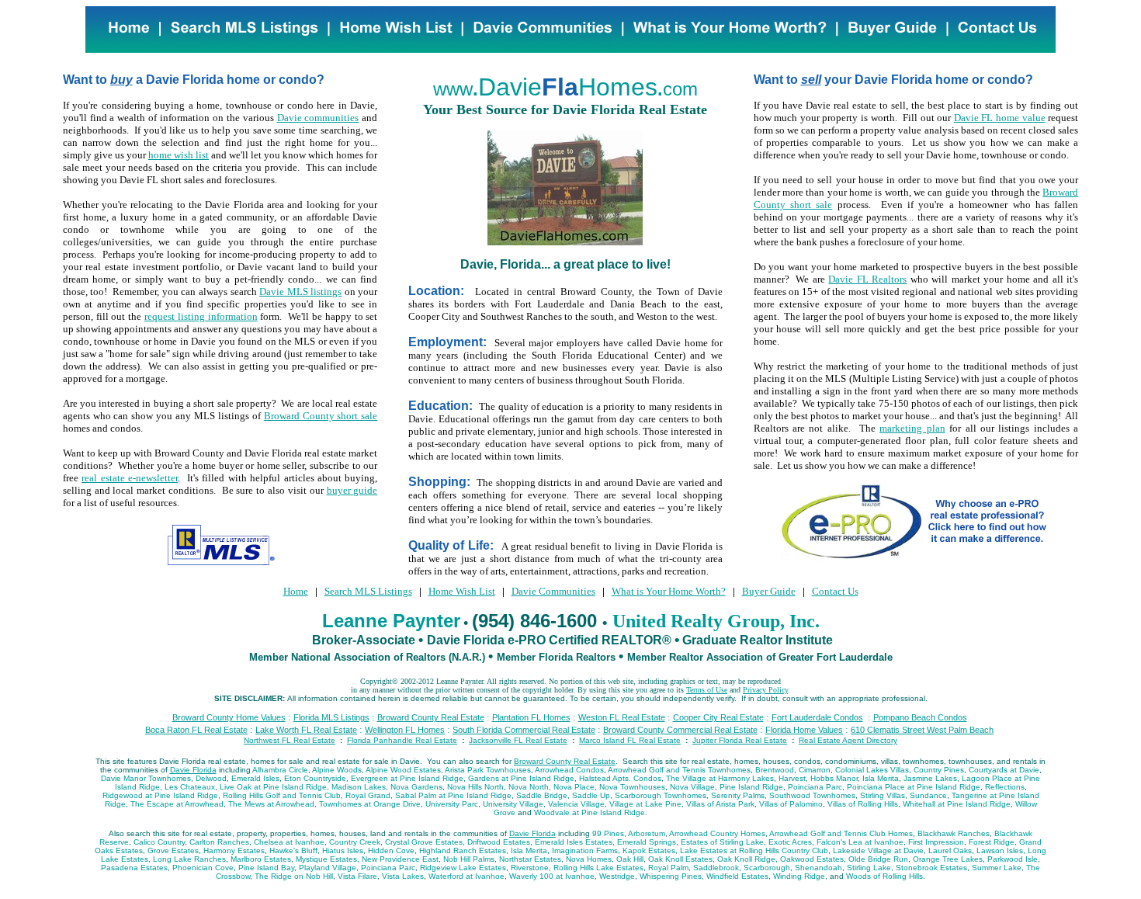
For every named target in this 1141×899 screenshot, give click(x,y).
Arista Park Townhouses (488, 769)
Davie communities (318, 117)
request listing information (201, 316)
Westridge (617, 876)
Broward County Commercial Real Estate (680, 729)
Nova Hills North (475, 787)
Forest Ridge (991, 842)
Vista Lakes (403, 876)
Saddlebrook (716, 867)
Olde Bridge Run (878, 859)
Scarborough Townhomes (660, 795)
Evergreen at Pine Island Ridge (407, 778)
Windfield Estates (737, 876)
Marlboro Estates (261, 859)
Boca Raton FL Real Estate (196, 729)
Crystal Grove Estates (424, 842)
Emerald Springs (646, 842)
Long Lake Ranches (189, 859)
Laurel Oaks (950, 850)
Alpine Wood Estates (403, 769)
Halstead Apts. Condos (620, 778)
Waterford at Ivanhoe (466, 876)
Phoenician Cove (203, 867)
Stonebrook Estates (931, 867)
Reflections (1005, 787)
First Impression (936, 842)
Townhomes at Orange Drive (370, 804)
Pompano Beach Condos (920, 717)
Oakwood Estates (812, 859)
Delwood (211, 778)
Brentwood (774, 769)
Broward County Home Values (229, 717)
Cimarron (815, 769)
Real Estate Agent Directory (848, 740)
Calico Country (159, 842)
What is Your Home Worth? (669, 591)
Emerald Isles (255, 778)
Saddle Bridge (541, 795)
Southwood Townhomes (812, 795)
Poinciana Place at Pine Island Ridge (913, 787)
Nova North (528, 787)
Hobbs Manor (834, 778)
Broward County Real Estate (430, 717)
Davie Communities (553, 591)
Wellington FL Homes (405, 729)
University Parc (451, 804)
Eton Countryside (315, 778)
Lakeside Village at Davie (878, 850)
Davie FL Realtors (867, 279)
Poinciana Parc (815, 787)
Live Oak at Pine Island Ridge (273, 787)
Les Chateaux (190, 787)
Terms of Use (706, 690)
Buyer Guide (769, 591)
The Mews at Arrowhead (271, 804)
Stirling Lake (869, 867)
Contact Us (835, 591)
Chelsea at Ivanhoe (289, 842)
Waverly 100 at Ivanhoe (552, 876)
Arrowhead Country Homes (717, 833)
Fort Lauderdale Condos (817, 717)
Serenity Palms (738, 795)
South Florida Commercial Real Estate (524, 729)
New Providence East (400, 859)
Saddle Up (591, 795)
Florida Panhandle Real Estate (402, 740)
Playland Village (327, 867)
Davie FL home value (1000, 117)
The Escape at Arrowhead (177, 804)
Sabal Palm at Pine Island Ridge (453, 795)
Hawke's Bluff (293, 850)
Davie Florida (193, 769)
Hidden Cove (391, 850)
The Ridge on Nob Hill (294, 876)
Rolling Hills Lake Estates (598, 867)
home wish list (178, 155)
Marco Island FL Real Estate (630, 740)
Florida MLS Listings (331, 717)
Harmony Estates (234, 850)
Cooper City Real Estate (718, 717)
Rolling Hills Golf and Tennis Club (282, 795)
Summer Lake (996, 867)
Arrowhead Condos (569, 769)
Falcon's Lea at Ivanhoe (860, 842)
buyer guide (352, 490)
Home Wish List (461, 591)
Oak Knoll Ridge (746, 859)
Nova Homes (589, 859)
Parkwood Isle (1012, 859)
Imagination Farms (585, 850)
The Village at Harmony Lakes (720, 778)
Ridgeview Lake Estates (463, 867)
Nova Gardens (416, 787)
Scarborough (767, 867)
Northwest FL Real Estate (289, 740)
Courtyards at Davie (1004, 769)
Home (295, 591)
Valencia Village (576, 804)
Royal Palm (668, 867)
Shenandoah (818, 867)
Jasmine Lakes (930, 778)
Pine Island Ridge (751, 787)
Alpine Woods (337, 769)
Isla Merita (880, 778)
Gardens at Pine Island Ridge (521, 778)
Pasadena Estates (134, 867)
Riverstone (530, 867)
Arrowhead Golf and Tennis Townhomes (679, 769)
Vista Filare (357, 876)
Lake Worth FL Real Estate (306, 729)
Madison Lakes (358, 787)
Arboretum (646, 833)
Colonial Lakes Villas (872, 769)
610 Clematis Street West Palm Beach (922, 729)
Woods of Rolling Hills (884, 876)
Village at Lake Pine (645, 804)
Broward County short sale (321, 416)
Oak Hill (629, 859)
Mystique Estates (326, 859)
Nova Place (574, 787)
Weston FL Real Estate (621, 717)
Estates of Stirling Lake (722, 842)
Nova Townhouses (632, 787)
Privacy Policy (765, 690)
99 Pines (608, 833)
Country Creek (354, 842)
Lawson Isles (999, 850)
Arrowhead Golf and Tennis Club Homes (841, 833)
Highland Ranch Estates (462, 850)
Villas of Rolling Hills (862, 804)
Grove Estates (173, 850)
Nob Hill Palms (468, 859)
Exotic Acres (790, 842)
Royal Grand (367, 795)
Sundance (928, 795)
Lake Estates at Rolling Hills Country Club (754, 850)
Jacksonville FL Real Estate (518, 740)
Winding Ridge (799, 876)
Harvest (792, 778)
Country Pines (939, 769)
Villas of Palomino (791, 804)
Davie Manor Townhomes (146, 778)
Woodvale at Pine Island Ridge (589, 812)
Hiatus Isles (342, 850)
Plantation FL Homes (531, 717)
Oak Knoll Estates (680, 859)
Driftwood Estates (498, 842)
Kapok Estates (649, 850)
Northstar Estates (530, 859)
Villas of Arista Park (720, 804)
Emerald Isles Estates (573, 842)
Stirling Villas (882, 795)
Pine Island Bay (266, 867)
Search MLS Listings (368, 591)
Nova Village (692, 787)
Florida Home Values (804, 729)
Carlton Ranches (219, 842)
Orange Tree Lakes (948, 859)
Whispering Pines (671, 876)
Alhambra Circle (280, 769)
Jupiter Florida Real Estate (739, 740)
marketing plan (912, 428)
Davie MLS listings (300, 291)
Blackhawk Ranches (953, 833)
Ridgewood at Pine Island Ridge (160, 795)
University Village (513, 804)
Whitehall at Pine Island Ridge (957, 804)
